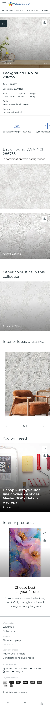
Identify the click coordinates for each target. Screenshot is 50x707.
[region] (25, 128)
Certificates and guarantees (18, 658)
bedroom (32, 10)
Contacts (8, 644)
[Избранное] (25, 703)
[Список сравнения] (41, 703)
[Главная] (21, 4)
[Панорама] (3, 23)
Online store (9, 631)
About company (12, 640)
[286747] (25, 384)
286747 (40, 342)
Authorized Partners (14, 653)
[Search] (8, 703)
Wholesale (8, 627)
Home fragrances (12, 10)
